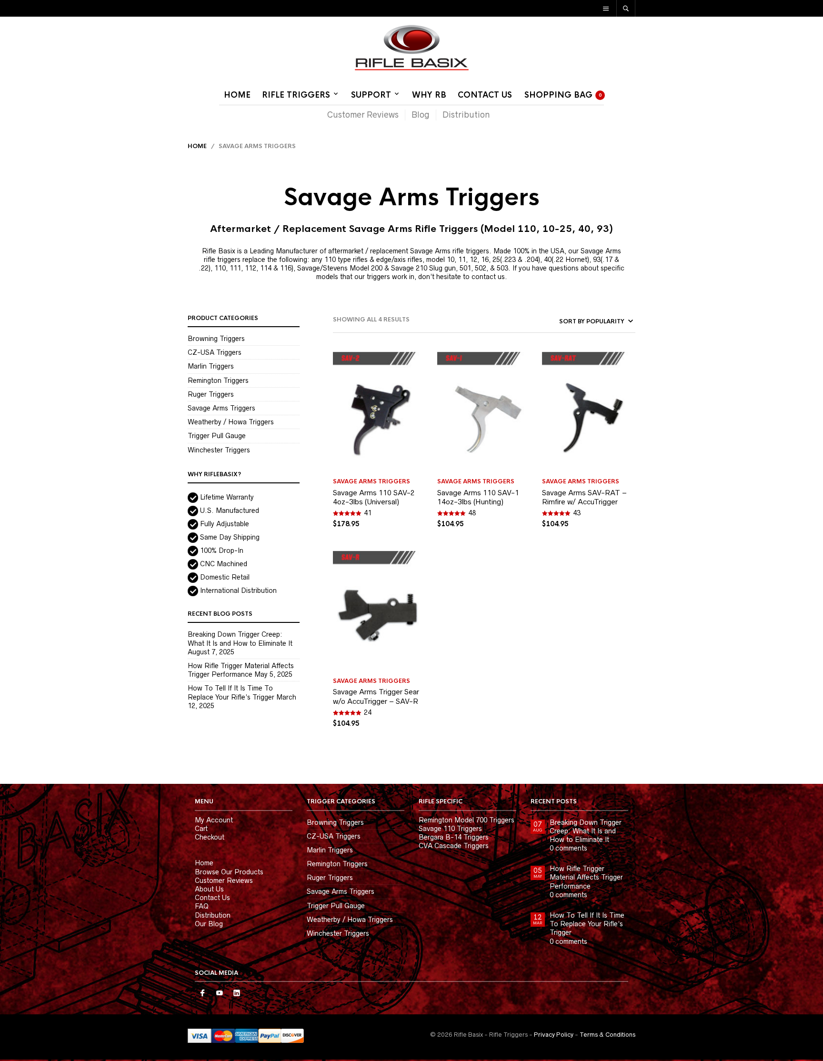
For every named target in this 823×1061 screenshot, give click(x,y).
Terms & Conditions (607, 1034)
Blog (421, 115)
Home (237, 95)
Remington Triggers (218, 380)
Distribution (466, 115)
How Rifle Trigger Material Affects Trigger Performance (586, 877)
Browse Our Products (229, 872)
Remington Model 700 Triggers (466, 820)
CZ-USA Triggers (214, 352)
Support (371, 95)
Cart (201, 828)
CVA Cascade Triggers (454, 846)
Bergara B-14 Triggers (454, 837)
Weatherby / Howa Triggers (231, 422)
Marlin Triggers (211, 366)
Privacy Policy (553, 1034)
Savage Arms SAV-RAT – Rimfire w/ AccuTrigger (584, 497)
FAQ (202, 906)
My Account (214, 820)
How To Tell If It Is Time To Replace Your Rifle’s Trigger (587, 923)
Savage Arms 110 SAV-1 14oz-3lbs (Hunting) (478, 497)
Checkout (209, 837)
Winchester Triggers (219, 450)
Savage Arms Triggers (221, 408)
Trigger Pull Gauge (217, 436)
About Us (209, 889)
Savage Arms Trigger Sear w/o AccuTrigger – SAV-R (376, 696)
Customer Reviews (363, 115)
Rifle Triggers (296, 95)
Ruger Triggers (211, 394)
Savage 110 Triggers (450, 828)
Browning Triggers (216, 338)
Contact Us (485, 95)
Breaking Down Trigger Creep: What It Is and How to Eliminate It (586, 831)
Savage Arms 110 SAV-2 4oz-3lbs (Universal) (374, 497)
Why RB (429, 95)
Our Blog (209, 924)
